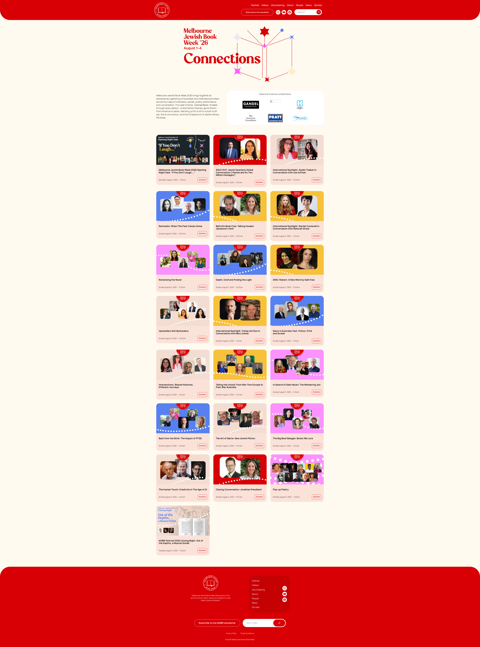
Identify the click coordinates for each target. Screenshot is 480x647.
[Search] (318, 12)
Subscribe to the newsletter (257, 12)
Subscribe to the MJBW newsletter (217, 622)
